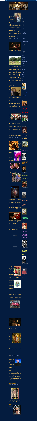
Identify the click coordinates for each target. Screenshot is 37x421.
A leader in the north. (24, 40)
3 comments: (18, 38)
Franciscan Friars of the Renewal (24, 60)
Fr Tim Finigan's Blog (23, 74)
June (23, 47)
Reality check (24, 38)
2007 (22, 27)
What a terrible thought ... (25, 32)
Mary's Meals (23, 63)
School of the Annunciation (24, 66)
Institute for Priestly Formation (24, 61)
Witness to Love (23, 80)
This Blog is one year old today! (13, 383)
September (24, 45)
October (23, 44)
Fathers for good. (23, 59)
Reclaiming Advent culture (12, 265)
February (23, 50)
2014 (22, 22)
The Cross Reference (23, 78)
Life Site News (23, 62)
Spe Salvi (10, 404)
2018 (22, 19)
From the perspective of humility (13, 185)
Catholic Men (23, 55)
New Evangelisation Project (24, 65)
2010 (22, 25)
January (23, 51)
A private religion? (11, 86)
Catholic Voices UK (23, 56)
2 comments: (18, 384)
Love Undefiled (23, 76)
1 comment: (18, 137)
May (23, 48)
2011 (22, 24)
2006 (22, 52)
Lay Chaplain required (24, 33)
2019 (22, 18)
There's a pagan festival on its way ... (13, 332)
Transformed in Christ (23, 68)
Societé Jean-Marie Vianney (24, 67)
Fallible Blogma (23, 72)
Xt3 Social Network (23, 69)
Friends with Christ (18, 2)
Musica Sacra (23, 64)
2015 (22, 21)
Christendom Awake (23, 57)
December (24, 28)
